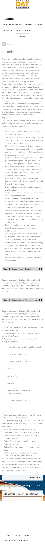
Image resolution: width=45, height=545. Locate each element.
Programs (18, 30)
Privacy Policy (17, 535)
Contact (26, 535)
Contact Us (27, 30)
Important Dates (8, 30)
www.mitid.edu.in (14, 288)
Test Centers (38, 24)
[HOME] (4, 44)
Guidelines (28, 24)
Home (5, 24)
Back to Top (34, 477)
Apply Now (23, 36)
